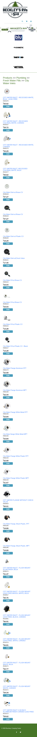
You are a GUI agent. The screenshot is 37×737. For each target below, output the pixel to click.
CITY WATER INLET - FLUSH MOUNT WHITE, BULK (16, 663)
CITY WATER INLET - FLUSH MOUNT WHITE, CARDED (16, 687)
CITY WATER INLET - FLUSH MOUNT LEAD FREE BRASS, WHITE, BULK (16, 592)
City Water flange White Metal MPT (15, 434)
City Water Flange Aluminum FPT (14, 368)
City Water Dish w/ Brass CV (13, 192)
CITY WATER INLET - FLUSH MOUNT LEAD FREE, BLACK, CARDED (16, 616)
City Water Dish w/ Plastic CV (13, 236)
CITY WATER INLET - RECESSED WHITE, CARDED (18, 145)
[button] (22, 21)
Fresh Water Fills (12, 80)
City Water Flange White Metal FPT (15, 412)
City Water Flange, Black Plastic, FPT (16, 524)
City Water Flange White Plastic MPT (16, 478)
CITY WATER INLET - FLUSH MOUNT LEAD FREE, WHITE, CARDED (16, 640)
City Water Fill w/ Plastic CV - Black (15, 346)
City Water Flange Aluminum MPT (15, 390)
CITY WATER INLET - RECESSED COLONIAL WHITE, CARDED (15, 122)
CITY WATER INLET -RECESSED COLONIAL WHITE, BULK (15, 169)
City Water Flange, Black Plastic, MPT (16, 546)
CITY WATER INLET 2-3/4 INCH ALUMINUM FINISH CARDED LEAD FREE (18, 711)
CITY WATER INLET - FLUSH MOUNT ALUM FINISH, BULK (16, 568)
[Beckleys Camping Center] (15, 9)
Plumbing (21, 77)
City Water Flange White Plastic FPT (16, 456)
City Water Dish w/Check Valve (14, 258)
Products (7, 77)
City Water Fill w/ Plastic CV (12, 324)
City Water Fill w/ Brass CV (12, 280)
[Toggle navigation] (31, 25)
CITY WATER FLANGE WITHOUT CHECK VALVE (18, 501)
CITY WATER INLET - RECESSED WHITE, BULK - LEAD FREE (18, 98)
